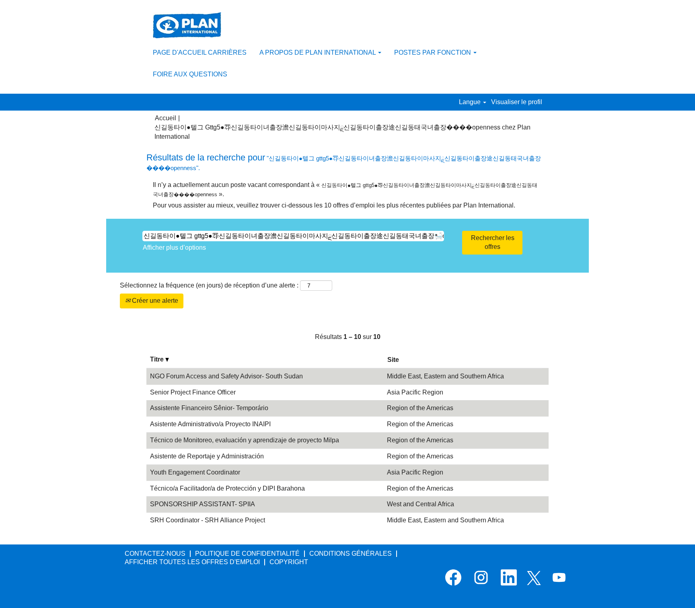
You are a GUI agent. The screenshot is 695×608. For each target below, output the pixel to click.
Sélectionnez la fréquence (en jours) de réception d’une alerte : (209, 285)
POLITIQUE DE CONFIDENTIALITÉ (247, 553)
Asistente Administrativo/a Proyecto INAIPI (210, 424)
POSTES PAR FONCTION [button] (433, 52)
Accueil (165, 118)
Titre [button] (157, 359)
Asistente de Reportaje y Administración (207, 456)
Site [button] (393, 359)
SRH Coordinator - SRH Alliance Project (207, 520)
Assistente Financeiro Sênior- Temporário (209, 408)
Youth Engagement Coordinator (195, 472)
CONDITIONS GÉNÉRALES (350, 553)
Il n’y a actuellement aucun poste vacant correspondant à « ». (345, 189)
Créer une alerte (154, 300)
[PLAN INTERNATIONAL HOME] (187, 25)
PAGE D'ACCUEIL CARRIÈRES (200, 52)
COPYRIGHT (288, 562)
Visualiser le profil (516, 102)
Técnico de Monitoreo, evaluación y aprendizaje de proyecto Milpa (244, 440)
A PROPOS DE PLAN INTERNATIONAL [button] (318, 52)
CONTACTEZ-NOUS (155, 553)
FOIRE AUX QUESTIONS (190, 74)
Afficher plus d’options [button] (174, 247)
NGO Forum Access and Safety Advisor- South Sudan (226, 376)
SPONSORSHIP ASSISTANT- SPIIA (202, 504)
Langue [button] (470, 102)
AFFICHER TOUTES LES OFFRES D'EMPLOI (192, 562)
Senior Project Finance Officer (193, 392)
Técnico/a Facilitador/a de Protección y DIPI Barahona (227, 488)
